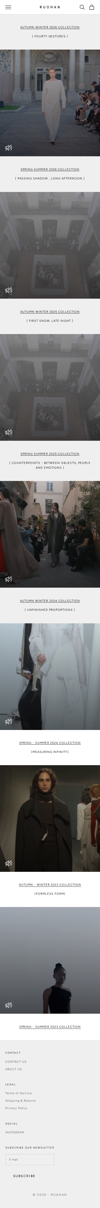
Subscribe (24, 1176)
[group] (50, 103)
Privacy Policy (16, 1108)
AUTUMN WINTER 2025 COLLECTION (50, 312)
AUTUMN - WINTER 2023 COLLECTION (50, 884)
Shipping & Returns (20, 1100)
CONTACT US (16, 1061)
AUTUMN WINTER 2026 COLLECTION (50, 27)
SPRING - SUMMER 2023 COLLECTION (50, 1027)
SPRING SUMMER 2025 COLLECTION (50, 454)
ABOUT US (13, 1069)
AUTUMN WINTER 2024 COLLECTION (50, 601)
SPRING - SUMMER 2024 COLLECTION (50, 743)
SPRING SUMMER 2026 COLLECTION (50, 169)
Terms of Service (18, 1093)
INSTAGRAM (14, 1132)
